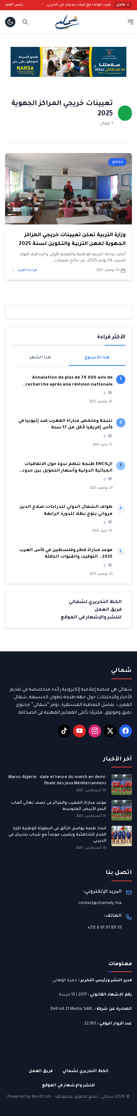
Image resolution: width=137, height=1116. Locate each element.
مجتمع (117, 162)
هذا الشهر (40, 358)
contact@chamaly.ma (100, 903)
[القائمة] (130, 21)
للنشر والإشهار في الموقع (91, 617)
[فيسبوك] (125, 731)
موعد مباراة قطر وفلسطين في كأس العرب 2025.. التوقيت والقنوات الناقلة (66, 553)
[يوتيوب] (79, 731)
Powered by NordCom (29, 1097)
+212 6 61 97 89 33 (104, 928)
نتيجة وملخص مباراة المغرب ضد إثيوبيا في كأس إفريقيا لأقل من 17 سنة (65, 424)
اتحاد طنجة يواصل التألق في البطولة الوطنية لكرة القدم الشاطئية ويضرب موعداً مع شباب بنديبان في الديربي (57, 834)
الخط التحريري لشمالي (95, 602)
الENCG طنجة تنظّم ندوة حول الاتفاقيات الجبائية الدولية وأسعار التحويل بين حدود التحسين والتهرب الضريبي (67, 468)
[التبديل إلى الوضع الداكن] (10, 22)
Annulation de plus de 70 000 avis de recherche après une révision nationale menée (69, 382)
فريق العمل (108, 610)
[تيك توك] (64, 731)
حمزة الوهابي (64, 980)
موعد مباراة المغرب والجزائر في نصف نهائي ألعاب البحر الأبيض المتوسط (58, 806)
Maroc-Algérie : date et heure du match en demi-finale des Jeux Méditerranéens (57, 780)
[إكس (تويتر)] (110, 731)
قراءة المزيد (27, 270)
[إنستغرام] (94, 731)
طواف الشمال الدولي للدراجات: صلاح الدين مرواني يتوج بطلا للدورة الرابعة (66, 510)
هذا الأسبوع (97, 358)
